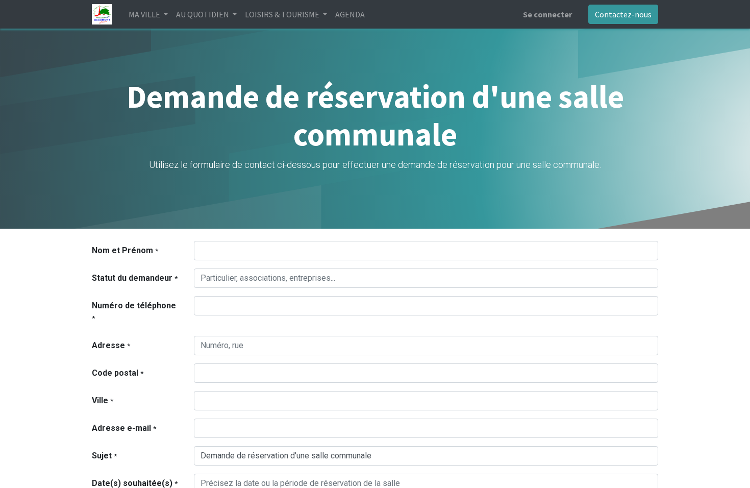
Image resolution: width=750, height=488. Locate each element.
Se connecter (547, 14)
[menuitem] (350, 14)
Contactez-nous (623, 14)
